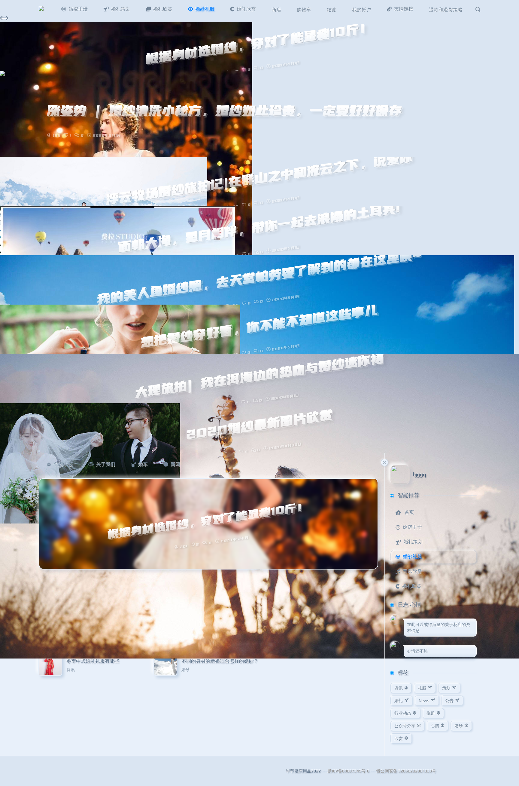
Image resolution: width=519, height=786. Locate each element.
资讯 (70, 669)
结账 (331, 10)
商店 (276, 10)
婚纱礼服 (204, 9)
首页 (409, 512)
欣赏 (398, 738)
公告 (449, 700)
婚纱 (185, 669)
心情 (435, 725)
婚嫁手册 (78, 9)
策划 (446, 688)
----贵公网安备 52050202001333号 (403, 771)
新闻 (175, 464)
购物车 (304, 10)
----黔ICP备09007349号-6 (345, 771)
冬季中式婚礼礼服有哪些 (92, 661)
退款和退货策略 (446, 10)
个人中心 (63, 464)
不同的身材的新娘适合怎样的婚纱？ (219, 661)
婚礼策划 (120, 9)
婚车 (143, 464)
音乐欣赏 (412, 571)
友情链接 (403, 9)
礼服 (422, 688)
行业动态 (402, 713)
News (424, 700)
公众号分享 (404, 725)
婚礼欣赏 (162, 9)
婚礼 (398, 700)
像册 (430, 713)
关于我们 (105, 464)
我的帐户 (361, 10)
